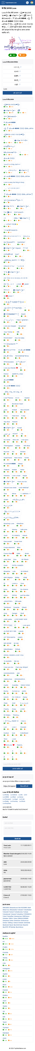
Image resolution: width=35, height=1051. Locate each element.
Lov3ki (20, 795)
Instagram (6, 968)
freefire (5, 936)
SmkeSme (17, 920)
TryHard (5, 1027)
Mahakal (6, 1033)
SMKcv (11, 918)
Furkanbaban (28, 910)
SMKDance (25, 916)
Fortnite (5, 952)
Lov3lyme (20, 797)
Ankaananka (13, 910)
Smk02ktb (27, 923)
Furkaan (25, 912)
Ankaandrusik (14, 907)
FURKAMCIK (28, 914)
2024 (4, 1001)
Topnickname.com (11, 2)
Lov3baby (6, 801)
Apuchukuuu (19, 927)
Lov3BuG (13, 797)
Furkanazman (18, 916)
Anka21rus (6, 910)
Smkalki (20, 923)
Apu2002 (5, 927)
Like (4, 963)
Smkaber (5, 918)
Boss (4, 985)
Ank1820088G (22, 907)
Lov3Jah (21, 799)
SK (4, 1011)
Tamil (4, 1022)
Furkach (11, 912)
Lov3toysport (7, 799)
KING (5, 979)
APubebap (12, 927)
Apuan (11, 925)
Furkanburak (6, 914)
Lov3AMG (6, 797)
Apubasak (6, 925)
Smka (15, 918)
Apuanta (25, 925)
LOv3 (25, 795)
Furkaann (20, 910)
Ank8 (29, 907)
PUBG (5, 947)
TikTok (5, 958)
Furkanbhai (19, 914)
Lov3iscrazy (14, 801)
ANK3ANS (6, 907)
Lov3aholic (13, 795)
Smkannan (6, 920)
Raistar (5, 990)
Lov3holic (22, 801)
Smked (15, 923)
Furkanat (13, 914)
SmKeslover (25, 920)
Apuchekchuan (18, 925)
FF (4, 942)
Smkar (11, 920)
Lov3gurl (15, 799)
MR (4, 1017)
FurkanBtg (10, 916)
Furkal (4, 916)
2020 (4, 1038)
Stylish (5, 974)
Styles (5, 1006)
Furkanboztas (18, 912)
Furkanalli (6, 912)
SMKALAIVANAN (23, 918)
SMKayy (10, 923)
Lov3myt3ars (7, 803)
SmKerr (5, 923)
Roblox (5, 995)
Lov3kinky (6, 795)
